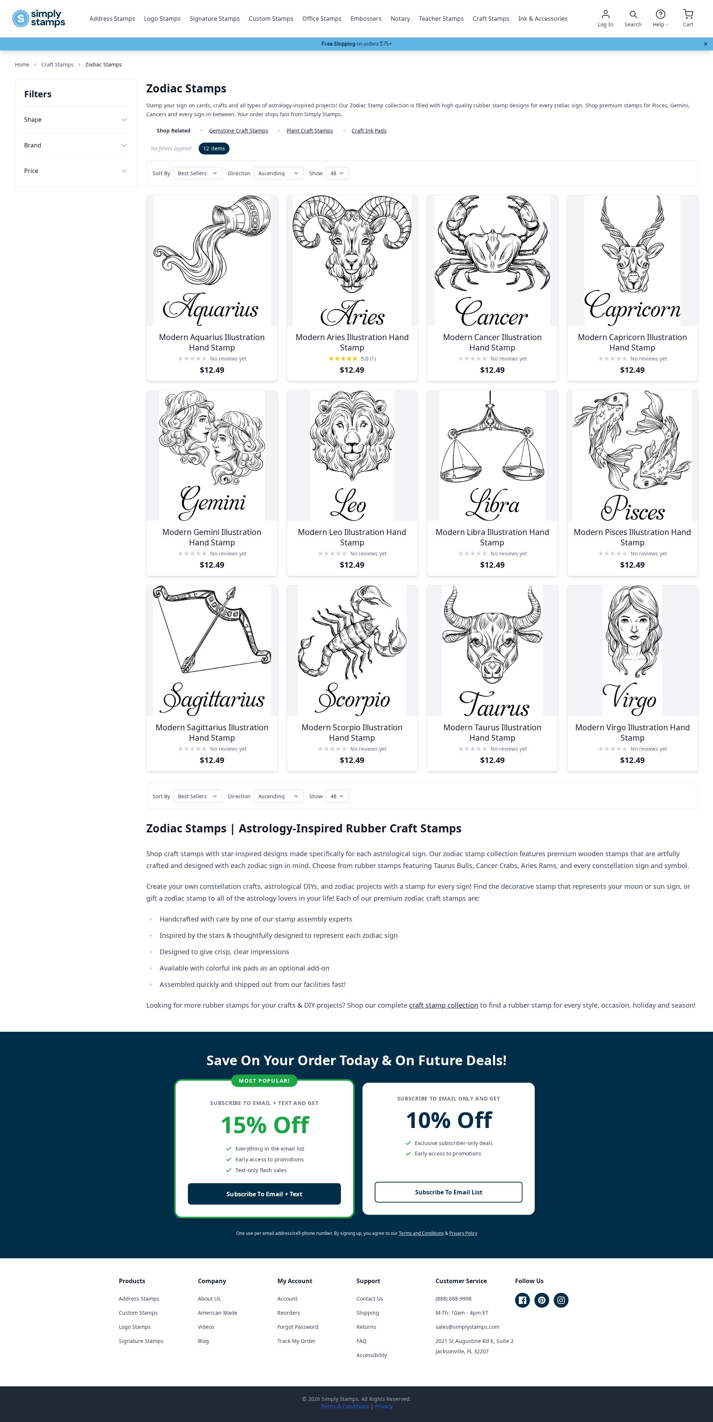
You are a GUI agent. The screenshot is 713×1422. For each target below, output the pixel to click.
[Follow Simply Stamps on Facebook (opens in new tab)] (522, 1300)
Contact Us (369, 1298)
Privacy (384, 1406)
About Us (209, 1298)
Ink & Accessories (543, 18)
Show (316, 173)
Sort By (161, 173)
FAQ (361, 1340)
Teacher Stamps (441, 18)
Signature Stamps (215, 18)
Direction (239, 173)
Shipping (367, 1312)
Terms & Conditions (344, 1406)
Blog (203, 1340)
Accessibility (371, 1355)
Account (287, 1298)
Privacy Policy (463, 1233)
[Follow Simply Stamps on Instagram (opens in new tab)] (561, 1300)
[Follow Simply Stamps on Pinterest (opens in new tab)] (541, 1300)
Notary (400, 18)
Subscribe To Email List (448, 1192)
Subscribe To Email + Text (264, 1194)
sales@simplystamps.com (467, 1326)
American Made (217, 1312)
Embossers (366, 18)
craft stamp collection (443, 1005)
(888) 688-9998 (454, 1298)
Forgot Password (298, 1326)
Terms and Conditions (421, 1233)
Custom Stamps (271, 18)
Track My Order (296, 1340)
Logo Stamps (162, 18)
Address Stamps (112, 18)
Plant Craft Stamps (310, 130)
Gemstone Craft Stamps (238, 130)
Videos (206, 1326)
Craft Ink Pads (369, 130)
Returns (366, 1326)
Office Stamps (322, 18)
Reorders (288, 1312)
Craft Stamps (491, 18)
